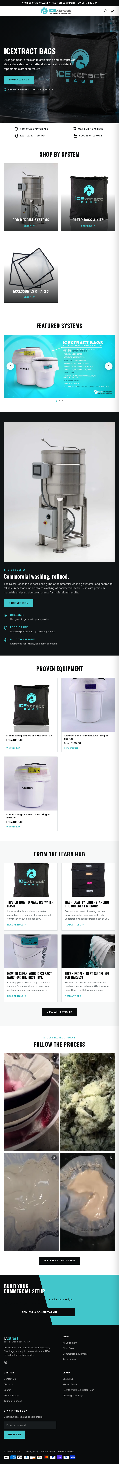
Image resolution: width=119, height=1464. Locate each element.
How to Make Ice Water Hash (78, 1389)
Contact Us (10, 1378)
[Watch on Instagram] (31, 1102)
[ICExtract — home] (56, 10)
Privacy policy (31, 1451)
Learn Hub (68, 1378)
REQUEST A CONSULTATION (39, 1312)
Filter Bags (68, 1348)
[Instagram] (6, 1362)
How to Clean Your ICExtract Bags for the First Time (29, 975)
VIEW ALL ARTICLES (59, 1012)
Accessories (69, 1359)
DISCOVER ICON (18, 603)
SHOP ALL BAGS (19, 79)
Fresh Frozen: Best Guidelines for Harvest (87, 975)
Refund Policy (11, 1395)
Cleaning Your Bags (73, 1395)
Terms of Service (13, 1400)
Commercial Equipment (75, 1353)
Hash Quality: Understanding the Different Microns (87, 904)
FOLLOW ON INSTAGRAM (59, 1260)
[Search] (105, 11)
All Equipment (70, 1342)
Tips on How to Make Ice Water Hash (30, 904)
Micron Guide (70, 1384)
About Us (9, 1384)
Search (7, 1389)
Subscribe (14, 1434)
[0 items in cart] (112, 11)
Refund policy (48, 1451)
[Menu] (7, 11)
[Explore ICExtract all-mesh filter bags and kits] (59, 366)
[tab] (56, 401)
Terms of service (66, 1451)
